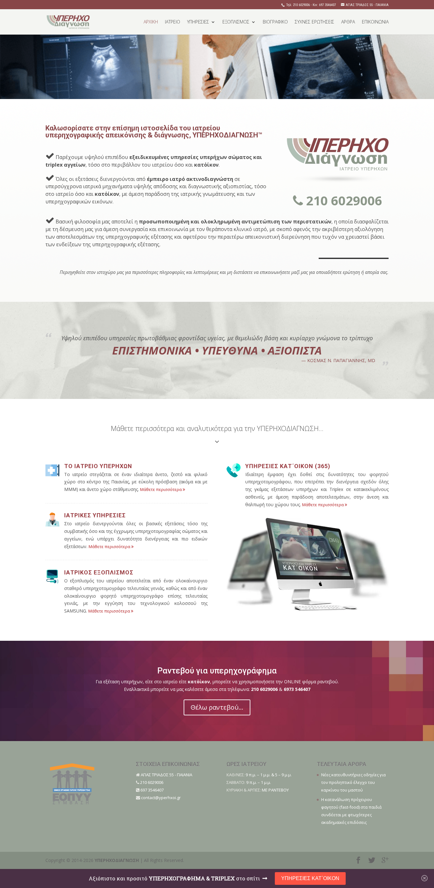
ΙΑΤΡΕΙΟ (172, 22)
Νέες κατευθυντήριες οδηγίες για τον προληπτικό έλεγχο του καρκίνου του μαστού (353, 782)
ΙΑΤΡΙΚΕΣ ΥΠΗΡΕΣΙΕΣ (95, 515)
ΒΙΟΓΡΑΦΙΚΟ (275, 22)
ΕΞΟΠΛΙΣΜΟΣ (235, 22)
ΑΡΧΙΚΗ (151, 22)
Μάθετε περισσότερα (161, 489)
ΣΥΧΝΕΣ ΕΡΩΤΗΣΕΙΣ (314, 22)
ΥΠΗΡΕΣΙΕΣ (198, 22)
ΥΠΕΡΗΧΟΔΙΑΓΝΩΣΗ (117, 860)
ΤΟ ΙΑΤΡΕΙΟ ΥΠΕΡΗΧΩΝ (98, 466)
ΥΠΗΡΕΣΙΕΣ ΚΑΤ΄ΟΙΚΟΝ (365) (287, 466)
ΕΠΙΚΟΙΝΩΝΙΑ (375, 22)
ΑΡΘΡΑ (348, 22)
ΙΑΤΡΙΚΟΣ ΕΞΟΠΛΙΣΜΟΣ (98, 572)
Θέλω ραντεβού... (217, 707)
